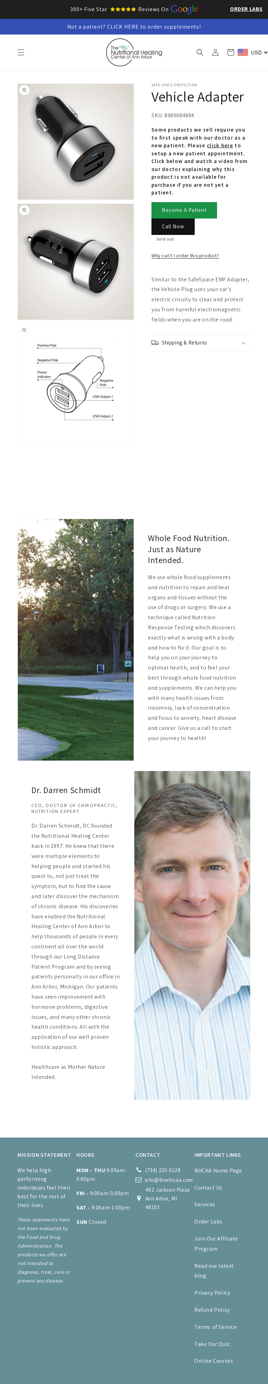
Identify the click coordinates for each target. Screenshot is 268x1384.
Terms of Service (215, 1327)
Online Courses (213, 1360)
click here (220, 145)
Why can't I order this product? (185, 255)
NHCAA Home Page (218, 1170)
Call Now (173, 226)
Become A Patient (184, 210)
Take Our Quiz (212, 1344)
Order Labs (246, 9)
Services (204, 1204)
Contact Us (208, 1187)
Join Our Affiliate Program (216, 1243)
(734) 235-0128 (163, 1170)
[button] (21, 52)
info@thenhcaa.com (169, 1180)
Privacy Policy (212, 1292)
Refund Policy (212, 1309)
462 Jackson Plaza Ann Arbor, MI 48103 (168, 1198)
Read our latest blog (214, 1271)
